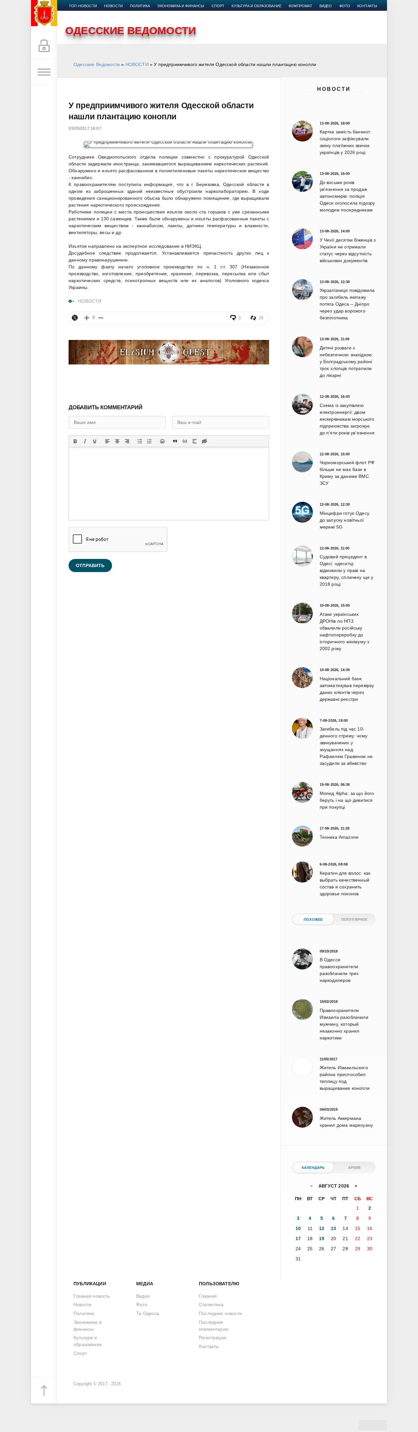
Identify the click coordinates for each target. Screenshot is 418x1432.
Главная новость (91, 1296)
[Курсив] (85, 441)
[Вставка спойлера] (195, 441)
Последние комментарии (213, 1326)
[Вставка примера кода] (185, 441)
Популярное (354, 919)
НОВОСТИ (137, 64)
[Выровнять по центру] (117, 441)
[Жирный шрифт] (75, 441)
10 (298, 1228)
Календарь (313, 1168)
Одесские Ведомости (96, 64)
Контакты (367, 6)
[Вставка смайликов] (162, 441)
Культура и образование (256, 6)
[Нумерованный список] (149, 441)
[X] (75, 318)
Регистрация (212, 1337)
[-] (100, 318)
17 (298, 1238)
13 (333, 1228)
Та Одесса (147, 1313)
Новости (334, 89)
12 (321, 1228)
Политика (140, 6)
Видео (325, 6)
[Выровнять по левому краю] (107, 441)
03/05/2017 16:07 (85, 128)
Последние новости (220, 1313)
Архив (354, 1168)
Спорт (218, 6)
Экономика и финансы (180, 6)
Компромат (300, 6)
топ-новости (83, 6)
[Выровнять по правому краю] (127, 441)
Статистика (211, 1304)
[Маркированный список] (140, 441)
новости (113, 6)
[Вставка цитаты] (175, 441)
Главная (208, 1296)
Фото (344, 6)
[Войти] (44, 46)
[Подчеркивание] (95, 441)
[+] (86, 318)
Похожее (313, 919)
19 (321, 1238)
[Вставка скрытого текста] (204, 441)
